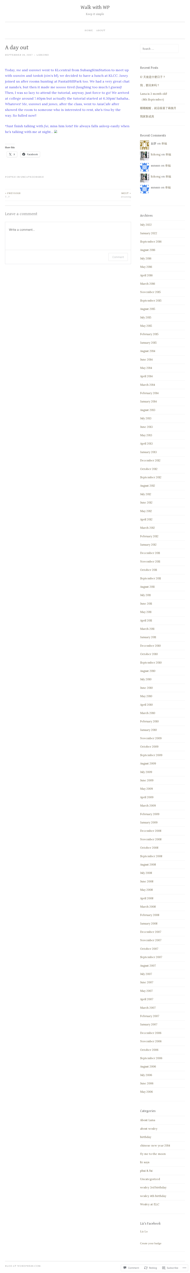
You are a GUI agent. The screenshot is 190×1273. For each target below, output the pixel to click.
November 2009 (151, 738)
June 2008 (146, 881)
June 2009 (146, 780)
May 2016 (146, 267)
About (100, 30)
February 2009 (149, 814)
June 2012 (146, 502)
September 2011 (150, 578)
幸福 (164, 143)
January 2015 (148, 342)
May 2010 (146, 696)
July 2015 (145, 317)
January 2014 (148, 401)
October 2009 (149, 746)
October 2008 (149, 847)
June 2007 (146, 982)
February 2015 (149, 334)
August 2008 (148, 864)
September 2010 (151, 662)
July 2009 (146, 772)
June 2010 (146, 688)
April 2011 (146, 620)
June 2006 (146, 1083)
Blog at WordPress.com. (23, 1265)
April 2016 (146, 275)
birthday (145, 1137)
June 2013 (146, 427)
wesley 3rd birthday (153, 1187)
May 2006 (146, 1091)
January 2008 (148, 923)
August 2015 (147, 309)
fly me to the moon (153, 1154)
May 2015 (146, 326)
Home (89, 30)
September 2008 (151, 856)
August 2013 (147, 410)
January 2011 (148, 637)
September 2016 (151, 241)
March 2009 (148, 805)
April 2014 (146, 376)
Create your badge (150, 1243)
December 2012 (150, 460)
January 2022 (148, 233)
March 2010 (147, 713)
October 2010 (149, 654)
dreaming (126, 195)
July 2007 (146, 974)
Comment (118, 257)
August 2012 (147, 485)
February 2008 (149, 915)
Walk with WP (95, 7)
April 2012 (146, 519)
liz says (144, 1162)
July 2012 (145, 494)
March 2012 (147, 527)
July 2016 (145, 258)
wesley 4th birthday (153, 1196)
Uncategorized (32, 176)
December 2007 (150, 932)
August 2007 (148, 965)
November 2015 (150, 292)
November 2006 (151, 1041)
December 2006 (150, 1033)
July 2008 (146, 873)
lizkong (43, 54)
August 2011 (147, 586)
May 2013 (146, 435)
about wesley (148, 1128)
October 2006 (149, 1050)
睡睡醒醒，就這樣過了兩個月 (158, 108)
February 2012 (149, 536)
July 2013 (145, 418)
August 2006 (148, 1066)
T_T (13, 195)
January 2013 (148, 452)
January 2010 (148, 730)
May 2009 (146, 788)
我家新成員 (147, 116)
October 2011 (148, 570)
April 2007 (146, 999)
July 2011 (145, 595)
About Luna (147, 1120)
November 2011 (150, 561)
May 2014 (146, 368)
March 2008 (148, 906)
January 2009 (149, 822)
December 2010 (150, 645)
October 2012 (149, 469)
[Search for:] (159, 48)
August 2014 (147, 351)
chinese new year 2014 (155, 1145)
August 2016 (147, 250)
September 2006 (151, 1058)
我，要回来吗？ (150, 85)
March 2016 (147, 283)
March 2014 (147, 384)
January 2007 (148, 1024)
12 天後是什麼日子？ (153, 77)
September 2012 (150, 477)
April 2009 (146, 797)
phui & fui (146, 1170)
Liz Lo (144, 1231)
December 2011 (150, 553)
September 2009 (151, 755)
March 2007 (148, 1007)
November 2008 (150, 839)
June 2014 (146, 359)
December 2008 (150, 831)
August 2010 (147, 671)
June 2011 (146, 603)
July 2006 (146, 1075)
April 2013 (146, 443)
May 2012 (146, 511)
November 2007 (150, 940)
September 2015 (150, 300)
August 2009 (148, 763)
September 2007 (151, 957)
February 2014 (149, 393)
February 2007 (149, 1016)
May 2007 (146, 991)
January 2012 (148, 544)
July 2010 (145, 679)
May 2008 (146, 890)
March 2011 (147, 629)
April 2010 (146, 704)
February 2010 (149, 721)
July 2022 (146, 224)
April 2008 (146, 898)
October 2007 (149, 948)
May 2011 (145, 612)
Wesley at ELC (149, 1204)
